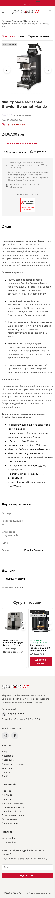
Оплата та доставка (13, 807)
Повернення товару (13, 815)
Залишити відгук (22, 114)
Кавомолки (8, 759)
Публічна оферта (12, 823)
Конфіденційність (12, 811)
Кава (4, 751)
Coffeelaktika (9, 838)
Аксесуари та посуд (13, 764)
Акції (4, 776)
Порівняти (40, 151)
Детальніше (15, 167)
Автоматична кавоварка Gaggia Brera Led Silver (13, 643)
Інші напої (7, 768)
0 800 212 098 (16, 714)
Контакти (7, 794)
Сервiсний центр (11, 842)
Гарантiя (6, 799)
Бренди (6, 772)
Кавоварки (8, 755)
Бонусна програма (12, 803)
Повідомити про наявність (21, 143)
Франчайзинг (9, 819)
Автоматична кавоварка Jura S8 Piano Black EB (40, 648)
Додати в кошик (40, 662)
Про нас (6, 790)
